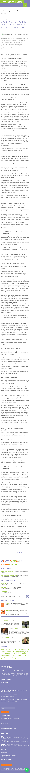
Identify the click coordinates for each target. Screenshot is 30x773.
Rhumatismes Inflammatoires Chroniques (9, 694)
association (3, 19)
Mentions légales (4, 752)
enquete (9, 651)
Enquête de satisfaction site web (7, 696)
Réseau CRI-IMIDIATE (5, 741)
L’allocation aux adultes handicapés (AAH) (9, 701)
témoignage (15, 658)
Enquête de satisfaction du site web (8, 755)
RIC (9, 655)
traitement (7, 658)
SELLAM (15, 628)
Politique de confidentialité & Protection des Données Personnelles (14, 699)
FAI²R (12, 651)
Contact (17, 768)
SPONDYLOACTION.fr (11, 1)
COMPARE (27, 649)
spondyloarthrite (21, 655)
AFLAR (2, 736)
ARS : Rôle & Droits (4, 723)
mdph (23, 651)
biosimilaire (22, 649)
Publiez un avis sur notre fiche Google (9, 756)
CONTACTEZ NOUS (6, 764)
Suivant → (19, 552)
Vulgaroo (8, 603)
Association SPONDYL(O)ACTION (9, 768)
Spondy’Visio (3, 587)
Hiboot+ (8, 610)
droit (7, 651)
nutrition (3, 653)
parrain (15, 19)
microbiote (26, 651)
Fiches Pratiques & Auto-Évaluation (8, 721)
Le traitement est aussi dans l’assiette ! (8, 728)
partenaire (11, 653)
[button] (27, 770)
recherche (4, 656)
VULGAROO (3, 745)
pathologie (18, 653)
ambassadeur (10, 19)
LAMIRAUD (7, 637)
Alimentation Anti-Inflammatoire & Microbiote (10, 718)
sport (2, 658)
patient (24, 653)
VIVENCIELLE (4, 744)
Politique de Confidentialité (7, 754)
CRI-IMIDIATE (3, 651)
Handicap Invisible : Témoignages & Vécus (9, 726)
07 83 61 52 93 (13, 564)
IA (18, 651)
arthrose (10, 649)
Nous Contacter (4, 591)
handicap (15, 651)
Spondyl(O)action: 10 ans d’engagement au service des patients (14, 24)
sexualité (12, 655)
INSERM (20, 651)
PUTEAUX (6, 620)
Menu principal (28, 1)
